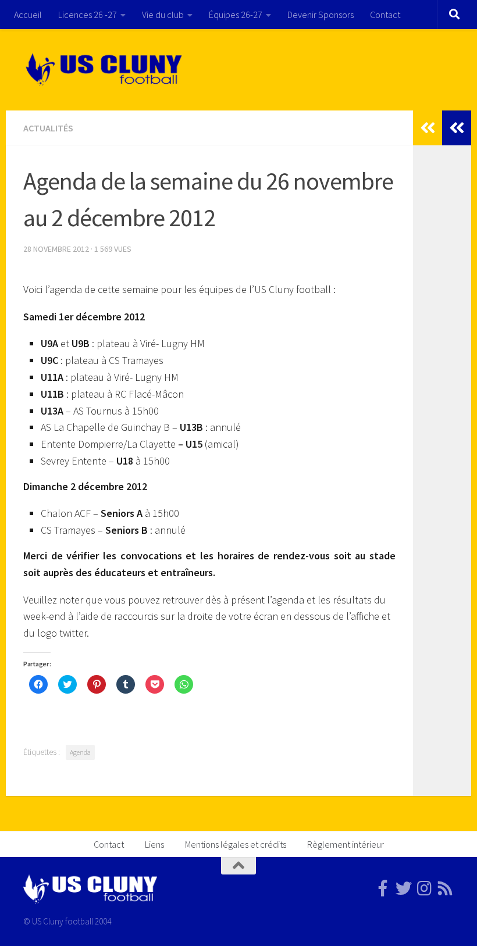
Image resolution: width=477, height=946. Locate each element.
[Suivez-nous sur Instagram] (425, 888)
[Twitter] (404, 888)
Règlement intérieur (345, 844)
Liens (154, 844)
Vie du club (163, 14)
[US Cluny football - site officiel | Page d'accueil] (105, 69)
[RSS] (445, 888)
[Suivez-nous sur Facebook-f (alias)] (383, 888)
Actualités (48, 128)
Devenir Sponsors (320, 14)
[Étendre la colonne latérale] (456, 127)
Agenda (80, 752)
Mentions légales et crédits (235, 844)
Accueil (28, 14)
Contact (385, 14)
